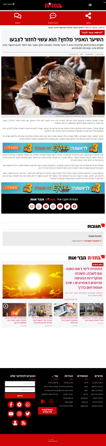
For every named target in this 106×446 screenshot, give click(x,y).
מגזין (86, 386)
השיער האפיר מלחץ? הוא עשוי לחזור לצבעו (56, 39)
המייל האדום (68, 394)
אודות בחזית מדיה (66, 406)
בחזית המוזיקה (97, 406)
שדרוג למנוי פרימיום (65, 390)
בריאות (102, 27)
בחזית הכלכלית (97, 394)
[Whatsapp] (27, 404)
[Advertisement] (53, 349)
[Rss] (23, 423)
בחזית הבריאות (97, 390)
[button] (90, 5)
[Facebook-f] (11, 404)
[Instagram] (19, 413)
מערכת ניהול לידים (51, 386)
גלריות (85, 394)
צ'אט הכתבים (53, 22)
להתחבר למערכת (92, 241)
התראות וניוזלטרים (66, 386)
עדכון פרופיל (68, 382)
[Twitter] (27, 413)
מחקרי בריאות (91, 27)
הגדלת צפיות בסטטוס (50, 394)
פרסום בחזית (53, 382)
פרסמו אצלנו (68, 398)
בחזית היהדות (97, 402)
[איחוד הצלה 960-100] (52, 152)
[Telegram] (19, 404)
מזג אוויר (85, 402)
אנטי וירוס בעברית (51, 390)
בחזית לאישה (98, 398)
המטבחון (84, 398)
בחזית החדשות (97, 386)
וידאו (86, 382)
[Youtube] (11, 413)
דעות (86, 390)
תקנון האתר (68, 402)
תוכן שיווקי (84, 406)
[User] (15, 423)
